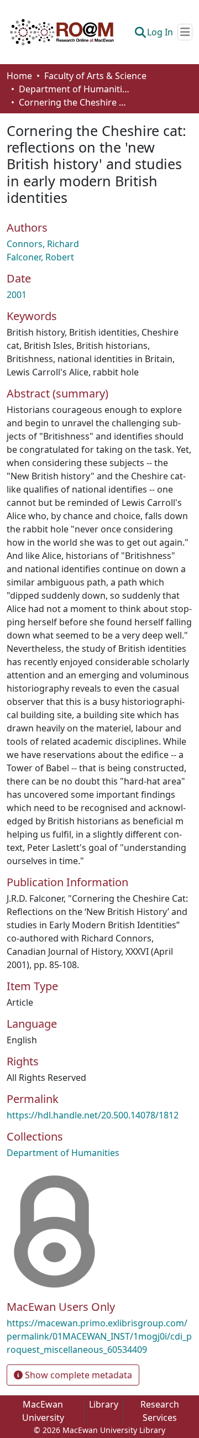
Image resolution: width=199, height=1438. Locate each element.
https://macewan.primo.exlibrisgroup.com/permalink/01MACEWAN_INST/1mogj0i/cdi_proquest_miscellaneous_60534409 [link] (99, 1336)
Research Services (159, 1411)
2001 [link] (17, 295)
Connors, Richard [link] (43, 244)
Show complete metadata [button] (77, 1375)
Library (103, 1404)
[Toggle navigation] (184, 32)
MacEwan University (43, 1411)
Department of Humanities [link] (74, 89)
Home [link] (19, 76)
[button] (62, 32)
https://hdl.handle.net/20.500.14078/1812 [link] (93, 1115)
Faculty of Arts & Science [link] (95, 76)
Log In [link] (160, 32)
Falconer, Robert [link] (40, 257)
